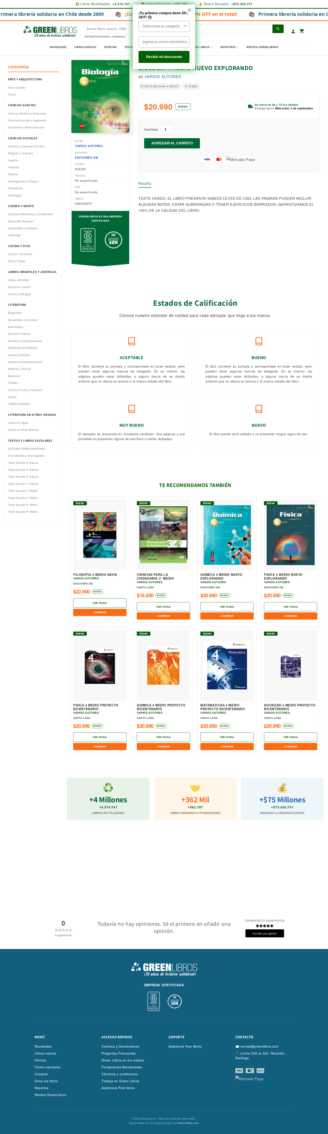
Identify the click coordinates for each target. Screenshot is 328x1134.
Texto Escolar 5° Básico (23, 470)
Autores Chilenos (19, 355)
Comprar (41, 1074)
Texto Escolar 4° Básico (23, 463)
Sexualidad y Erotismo (23, 228)
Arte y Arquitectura (25, 79)
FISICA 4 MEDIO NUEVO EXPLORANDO (283, 576)
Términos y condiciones (120, 1074)
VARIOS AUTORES (89, 146)
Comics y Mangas (19, 294)
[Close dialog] (189, 10)
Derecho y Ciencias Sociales (26, 146)
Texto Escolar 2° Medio (22, 498)
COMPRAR (99, 612)
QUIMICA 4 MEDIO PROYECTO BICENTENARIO (161, 707)
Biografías (15, 313)
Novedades (58, 47)
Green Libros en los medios (123, 1060)
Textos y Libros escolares (30, 441)
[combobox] (162, 26)
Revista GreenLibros (262, 47)
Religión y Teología (20, 153)
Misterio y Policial (19, 369)
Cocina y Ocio (19, 246)
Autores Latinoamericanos (25, 362)
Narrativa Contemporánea (25, 341)
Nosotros (228, 47)
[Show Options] (185, 26)
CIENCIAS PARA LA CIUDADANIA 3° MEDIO (155, 576)
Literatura (17, 305)
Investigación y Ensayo (23, 181)
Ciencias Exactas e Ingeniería (27, 120)
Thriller (12, 383)
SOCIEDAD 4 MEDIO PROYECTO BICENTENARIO (290, 707)
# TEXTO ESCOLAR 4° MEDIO (159, 86)
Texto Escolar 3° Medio (22, 505)
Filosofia (13, 167)
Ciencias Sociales (22, 138)
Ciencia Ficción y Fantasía (25, 390)
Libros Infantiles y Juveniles (32, 272)
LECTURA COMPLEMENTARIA (26, 449)
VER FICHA (100, 603)
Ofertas (110, 47)
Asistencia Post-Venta (118, 1088)
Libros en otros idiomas (23, 430)
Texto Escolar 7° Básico (23, 484)
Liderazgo (14, 235)
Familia (13, 160)
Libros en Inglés (18, 423)
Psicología (15, 195)
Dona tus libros (46, 1081)
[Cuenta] (293, 31)
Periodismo (15, 188)
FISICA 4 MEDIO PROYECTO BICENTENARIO (95, 707)
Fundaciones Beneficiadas (122, 1067)
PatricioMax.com (188, 1123)
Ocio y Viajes (16, 261)
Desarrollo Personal (20, 221)
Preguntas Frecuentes (119, 1053)
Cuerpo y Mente (21, 206)
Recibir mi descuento (164, 57)
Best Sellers (15, 327)
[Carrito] (302, 31)
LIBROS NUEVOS (19, 404)
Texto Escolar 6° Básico (23, 477)
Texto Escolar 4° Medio (22, 512)
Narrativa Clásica (19, 334)
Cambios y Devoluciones (120, 1046)
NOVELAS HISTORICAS (22, 348)
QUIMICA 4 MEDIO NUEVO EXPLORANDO (221, 576)
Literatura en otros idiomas (32, 415)
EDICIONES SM (86, 157)
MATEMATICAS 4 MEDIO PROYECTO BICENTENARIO (222, 707)
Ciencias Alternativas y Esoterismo (30, 214)
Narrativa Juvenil (19, 287)
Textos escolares (48, 1067)
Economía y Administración (26, 127)
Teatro (12, 94)
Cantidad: (151, 129)
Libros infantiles (18, 280)
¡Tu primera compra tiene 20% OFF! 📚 (164, 15)
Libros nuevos (85, 47)
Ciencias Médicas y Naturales (27, 113)
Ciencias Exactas (22, 105)
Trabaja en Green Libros (120, 1081)
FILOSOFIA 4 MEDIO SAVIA (95, 574)
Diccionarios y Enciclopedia (26, 456)
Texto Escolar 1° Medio (22, 491)
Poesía (12, 397)
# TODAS (191, 86)
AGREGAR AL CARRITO (172, 143)
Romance (14, 376)
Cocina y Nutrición (20, 254)
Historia (13, 174)
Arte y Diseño (16, 87)
